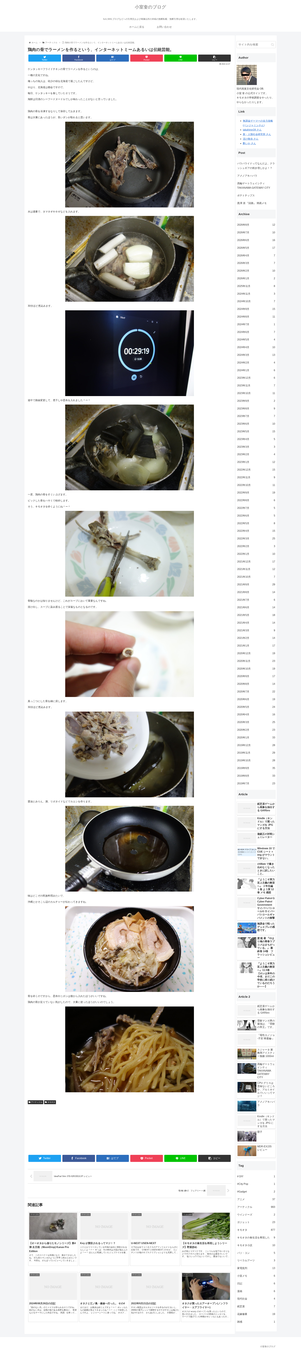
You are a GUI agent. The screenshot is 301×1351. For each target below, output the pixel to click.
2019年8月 (256, 775)
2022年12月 (256, 469)
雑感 (256, 1321)
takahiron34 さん (252, 129)
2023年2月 (256, 454)
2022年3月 (256, 538)
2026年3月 (256, 263)
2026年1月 (256, 278)
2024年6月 (256, 332)
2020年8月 (256, 684)
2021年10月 (256, 576)
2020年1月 (256, 737)
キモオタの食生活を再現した (256, 1237)
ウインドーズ (256, 1214)
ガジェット (256, 1222)
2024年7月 (256, 324)
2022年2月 (256, 546)
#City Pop (256, 1184)
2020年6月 (256, 699)
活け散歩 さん (251, 139)
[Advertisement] (78, 1129)
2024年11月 (256, 293)
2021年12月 (256, 561)
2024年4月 (256, 347)
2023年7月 (256, 416)
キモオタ (51, 1102)
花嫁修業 (256, 1314)
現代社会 (256, 1298)
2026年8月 (256, 224)
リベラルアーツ (256, 1260)
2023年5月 (256, 431)
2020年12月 (256, 653)
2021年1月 (256, 645)
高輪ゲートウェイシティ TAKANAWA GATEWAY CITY (253, 185)
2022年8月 (256, 500)
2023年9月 (256, 401)
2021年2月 (256, 638)
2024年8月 (256, 316)
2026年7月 (256, 232)
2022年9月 (256, 492)
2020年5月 (256, 707)
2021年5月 (256, 615)
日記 (256, 1283)
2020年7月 (256, 691)
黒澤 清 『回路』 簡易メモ (252, 203)
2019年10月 (256, 760)
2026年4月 (256, 255)
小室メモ (256, 1275)
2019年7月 (256, 783)
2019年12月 (256, 745)
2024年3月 (256, 355)
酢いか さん (249, 143)
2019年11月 (256, 752)
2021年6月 (256, 607)
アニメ (256, 1199)
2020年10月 (256, 668)
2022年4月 (256, 531)
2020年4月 (256, 714)
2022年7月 (256, 508)
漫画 (256, 1291)
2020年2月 (256, 729)
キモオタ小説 (256, 1245)
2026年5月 (256, 247)
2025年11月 (256, 286)
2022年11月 (256, 477)
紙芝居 (256, 1306)
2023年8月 (256, 408)
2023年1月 (256, 462)
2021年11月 (256, 569)
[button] (272, 44)
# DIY (256, 1176)
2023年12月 (256, 377)
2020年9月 (256, 676)
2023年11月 (256, 385)
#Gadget (256, 1191)
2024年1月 (256, 370)
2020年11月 (256, 661)
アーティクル (36, 1102)
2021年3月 (256, 630)
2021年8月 (256, 592)
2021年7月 (256, 600)
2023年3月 (256, 446)
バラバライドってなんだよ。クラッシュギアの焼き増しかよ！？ (256, 165)
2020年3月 (256, 722)
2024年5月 (256, 339)
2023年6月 (256, 423)
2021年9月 (256, 584)
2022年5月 (256, 523)
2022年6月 (256, 515)
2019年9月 (256, 768)
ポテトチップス (246, 195)
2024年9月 (256, 309)
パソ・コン (256, 1253)
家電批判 (256, 1268)
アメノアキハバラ (247, 175)
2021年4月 (256, 622)
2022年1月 (256, 554)
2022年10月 (256, 485)
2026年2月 (256, 270)
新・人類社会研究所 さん (257, 134)
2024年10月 (256, 301)
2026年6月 (256, 240)
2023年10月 (256, 393)
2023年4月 (256, 439)
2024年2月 (256, 362)
